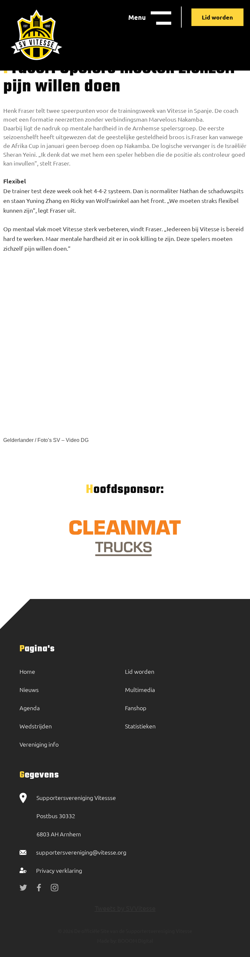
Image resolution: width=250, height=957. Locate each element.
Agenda (30, 707)
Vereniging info (39, 744)
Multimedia (140, 689)
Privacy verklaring (59, 870)
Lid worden (217, 17)
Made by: (107, 940)
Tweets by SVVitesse (125, 908)
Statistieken (140, 726)
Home (27, 671)
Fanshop (135, 707)
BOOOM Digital (135, 940)
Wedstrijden (36, 726)
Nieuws (29, 689)
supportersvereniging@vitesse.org (81, 852)
